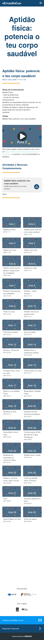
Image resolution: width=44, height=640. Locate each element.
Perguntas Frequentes (10, 628)
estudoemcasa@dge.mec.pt (12, 620)
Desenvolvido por (22, 636)
